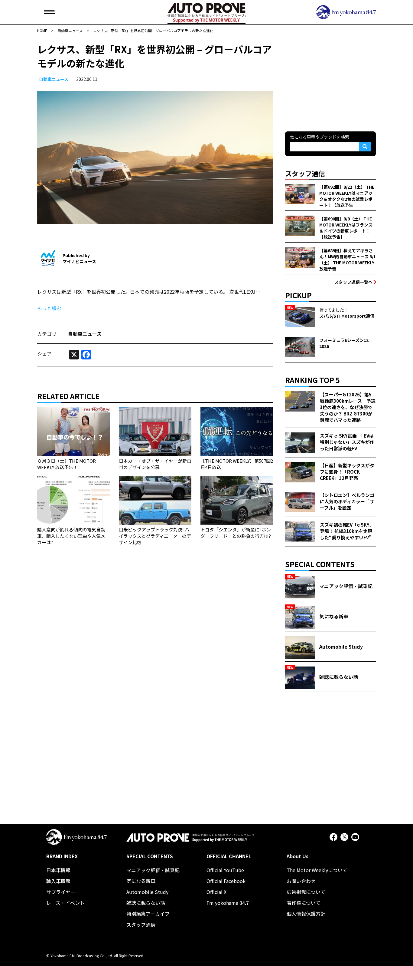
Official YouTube (225, 870)
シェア (44, 353)
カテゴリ (47, 333)
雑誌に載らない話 (145, 902)
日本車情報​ (58, 870)
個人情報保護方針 (306, 913)
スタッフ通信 (140, 924)
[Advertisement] (330, 80)
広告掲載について (306, 891)
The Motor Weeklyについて (317, 870)
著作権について (303, 902)
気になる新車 (140, 881)
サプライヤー (60, 891)
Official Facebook (226, 881)
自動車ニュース (53, 79)
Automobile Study (147, 891)
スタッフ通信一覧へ (353, 282)
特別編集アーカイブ (148, 913)
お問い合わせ (301, 881)
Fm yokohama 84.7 (228, 902)
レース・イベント (65, 902)
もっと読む (49, 308)
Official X (216, 891)
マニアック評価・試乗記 (153, 870)
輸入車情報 (58, 881)
